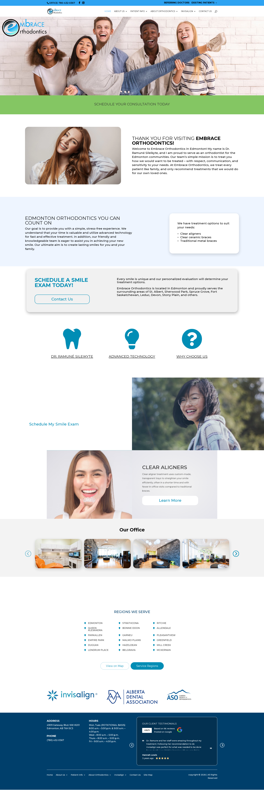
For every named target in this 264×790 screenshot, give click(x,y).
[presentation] (28, 554)
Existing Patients (203, 3)
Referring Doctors (176, 3)
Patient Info (77, 775)
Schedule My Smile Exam (54, 424)
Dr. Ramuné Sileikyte (72, 356)
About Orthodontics (98, 775)
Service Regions (147, 666)
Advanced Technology (132, 356)
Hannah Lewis (149, 755)
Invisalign (187, 11)
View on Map (115, 666)
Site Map (148, 775)
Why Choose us (191, 356)
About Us (60, 775)
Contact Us (205, 11)
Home (108, 11)
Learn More (170, 500)
